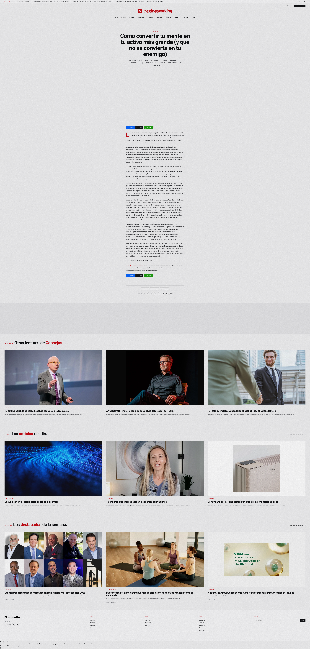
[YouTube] (304, 1)
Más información (87, 644)
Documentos (9, 498)
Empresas (131, 17)
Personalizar (3, 646)
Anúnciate (92, 622)
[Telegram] (163, 293)
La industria (202, 625)
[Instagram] (299, 1)
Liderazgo (177, 17)
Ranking (8, 589)
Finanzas (168, 17)
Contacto (92, 625)
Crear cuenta (148, 622)
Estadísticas (141, 17)
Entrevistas (160, 17)
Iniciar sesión (300, 6)
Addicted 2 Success (145, 260)
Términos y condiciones (272, 638)
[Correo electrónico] (171, 293)
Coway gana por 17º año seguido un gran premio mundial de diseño (243, 501)
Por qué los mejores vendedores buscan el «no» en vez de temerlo (242, 410)
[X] (302, 1)
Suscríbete (147, 625)
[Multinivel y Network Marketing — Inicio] (155, 10)
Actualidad (202, 620)
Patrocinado (202, 630)
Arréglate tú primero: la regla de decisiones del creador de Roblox (140, 410)
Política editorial (299, 638)
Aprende (201, 622)
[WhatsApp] (159, 293)
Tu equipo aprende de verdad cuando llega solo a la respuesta (37, 410)
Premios (211, 498)
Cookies (290, 638)
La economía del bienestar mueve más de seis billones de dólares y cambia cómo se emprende (149, 594)
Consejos (150, 17)
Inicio (116, 17)
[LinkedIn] (167, 293)
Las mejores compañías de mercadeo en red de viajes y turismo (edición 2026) (45, 592)
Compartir (154, 289)
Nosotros (92, 620)
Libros (193, 17)
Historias (185, 17)
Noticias (123, 17)
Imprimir (164, 289)
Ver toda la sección (296, 344)
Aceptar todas (20, 646)
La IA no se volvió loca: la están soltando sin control (31, 501)
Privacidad (283, 638)
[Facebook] (297, 1)
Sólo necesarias (11, 646)
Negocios (110, 498)
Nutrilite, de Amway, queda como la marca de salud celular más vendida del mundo (251, 592)
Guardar (145, 289)
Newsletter (93, 627)
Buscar (290, 6)
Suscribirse (297, 323)
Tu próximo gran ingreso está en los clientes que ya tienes (136, 501)
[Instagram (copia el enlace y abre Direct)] (151, 293)
